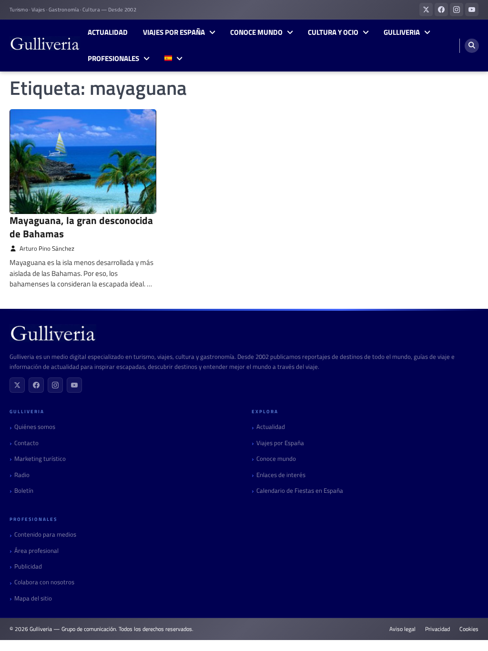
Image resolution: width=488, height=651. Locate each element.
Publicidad (28, 566)
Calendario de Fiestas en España (299, 490)
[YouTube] (74, 385)
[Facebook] (36, 385)
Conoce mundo (256, 32)
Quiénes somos (34, 426)
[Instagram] (55, 385)
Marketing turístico (40, 458)
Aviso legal (402, 629)
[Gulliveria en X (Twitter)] (426, 9)
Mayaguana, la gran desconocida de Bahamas (81, 227)
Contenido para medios (45, 534)
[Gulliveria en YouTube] (471, 9)
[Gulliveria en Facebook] (441, 9)
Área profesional (36, 550)
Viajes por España (174, 32)
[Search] (472, 46)
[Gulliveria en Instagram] (456, 9)
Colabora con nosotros (44, 582)
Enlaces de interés (280, 474)
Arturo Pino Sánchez (47, 248)
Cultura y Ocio (333, 32)
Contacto (26, 443)
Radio (22, 474)
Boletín (23, 490)
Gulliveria (402, 32)
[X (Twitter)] (17, 385)
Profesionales (113, 58)
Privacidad (437, 629)
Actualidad (108, 32)
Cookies (468, 629)
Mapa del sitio (33, 598)
